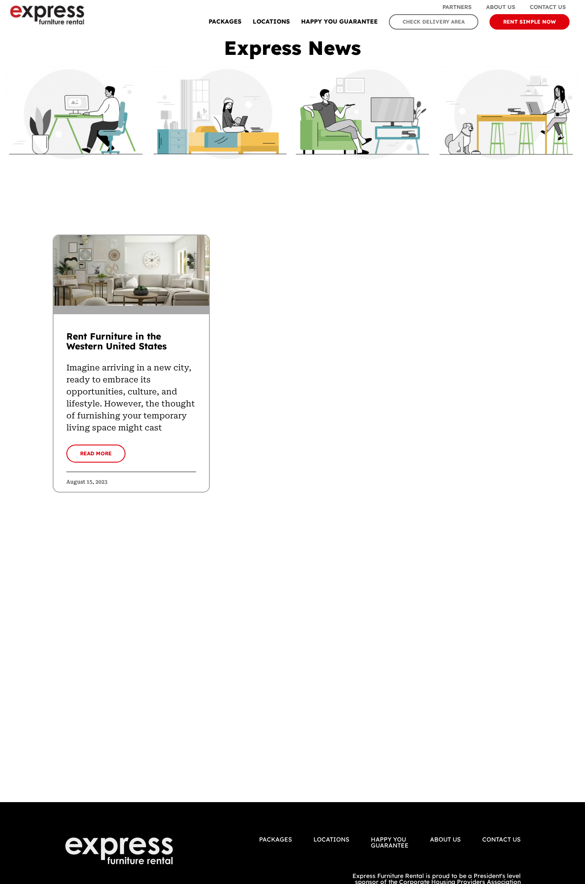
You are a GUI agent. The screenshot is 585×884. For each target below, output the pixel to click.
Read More (96, 453)
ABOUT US (445, 839)
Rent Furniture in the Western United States (116, 341)
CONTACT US (501, 839)
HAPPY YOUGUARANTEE (390, 842)
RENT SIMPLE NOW (529, 21)
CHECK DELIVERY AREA (434, 21)
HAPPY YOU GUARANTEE (339, 21)
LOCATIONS (271, 21)
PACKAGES (225, 21)
